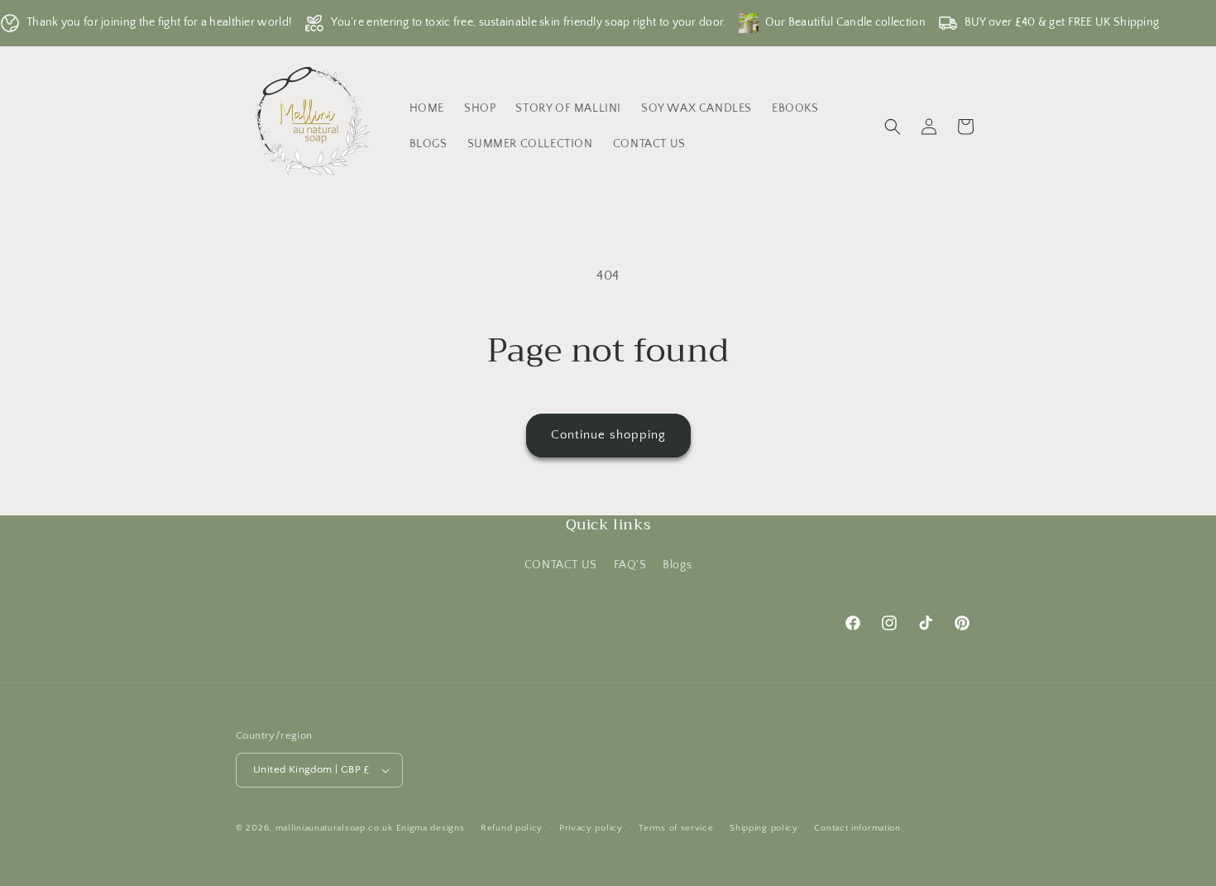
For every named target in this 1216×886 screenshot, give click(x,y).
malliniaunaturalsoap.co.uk (334, 828)
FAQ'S (630, 565)
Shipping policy (764, 828)
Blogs (677, 565)
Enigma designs (430, 828)
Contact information (857, 828)
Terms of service (676, 828)
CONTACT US (560, 565)
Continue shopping (608, 435)
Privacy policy (591, 828)
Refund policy (512, 828)
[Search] (892, 126)
